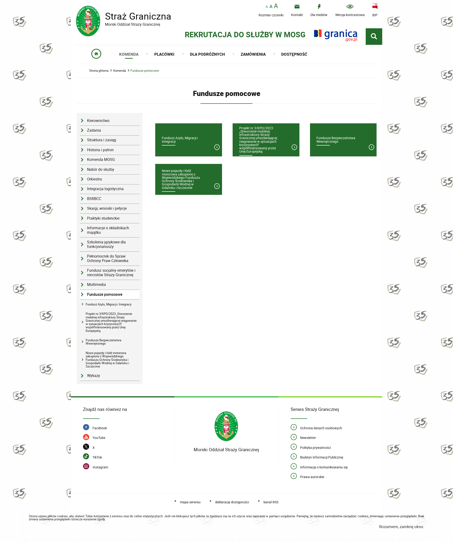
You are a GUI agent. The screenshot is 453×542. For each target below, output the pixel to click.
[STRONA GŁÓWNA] (96, 54)
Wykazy (93, 375)
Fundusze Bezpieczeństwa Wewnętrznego (103, 342)
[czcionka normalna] (267, 6)
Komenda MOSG (101, 159)
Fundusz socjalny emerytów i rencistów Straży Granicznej (111, 272)
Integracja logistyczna (105, 188)
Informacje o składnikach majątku (108, 230)
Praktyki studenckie (103, 218)
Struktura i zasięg (101, 140)
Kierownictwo (98, 120)
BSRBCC (94, 198)
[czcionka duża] (276, 6)
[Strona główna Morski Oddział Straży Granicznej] (226, 427)
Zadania (94, 130)
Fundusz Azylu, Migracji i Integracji (108, 304)
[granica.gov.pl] (336, 35)
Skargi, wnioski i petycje (107, 208)
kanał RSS (271, 502)
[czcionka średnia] (271, 6)
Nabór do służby (100, 169)
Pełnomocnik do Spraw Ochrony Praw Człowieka (107, 258)
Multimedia (96, 284)
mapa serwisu (190, 502)
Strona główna (99, 70)
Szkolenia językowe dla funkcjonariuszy (106, 244)
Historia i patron (100, 149)
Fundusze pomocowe (144, 70)
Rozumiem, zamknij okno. (401, 526)
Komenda (119, 70)
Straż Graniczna (123, 16)
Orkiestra (94, 179)
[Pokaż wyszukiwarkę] (374, 36)
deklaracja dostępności (232, 502)
